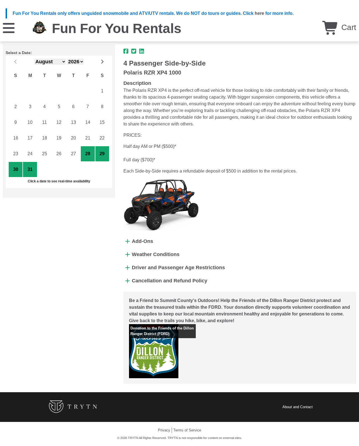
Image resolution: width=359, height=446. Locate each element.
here (259, 13)
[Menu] (9, 27)
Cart (347, 27)
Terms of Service (187, 430)
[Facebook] (125, 51)
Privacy (164, 430)
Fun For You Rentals (116, 28)
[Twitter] (133, 51)
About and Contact (297, 407)
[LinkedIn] (141, 51)
